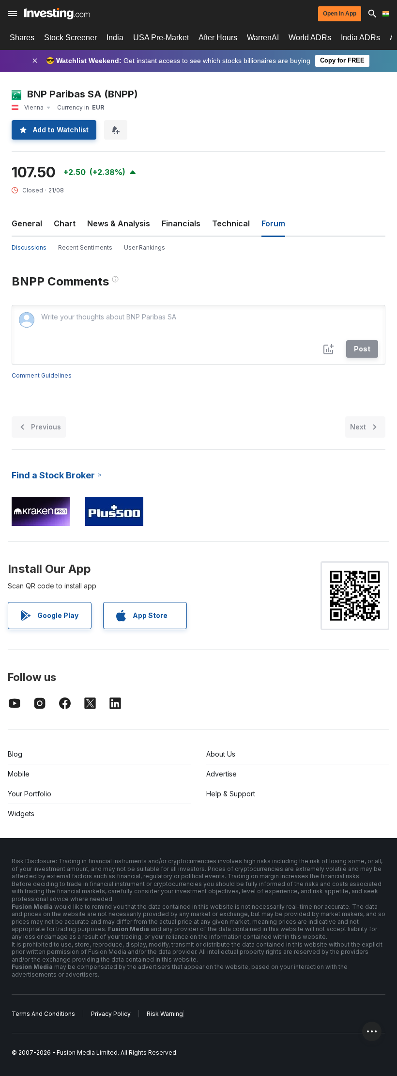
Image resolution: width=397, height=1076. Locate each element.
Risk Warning (165, 1013)
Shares (22, 37)
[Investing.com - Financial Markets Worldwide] (57, 13)
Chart (65, 223)
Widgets (21, 813)
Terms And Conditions (43, 1013)
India (115, 37)
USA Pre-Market (161, 37)
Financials (181, 223)
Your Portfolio (29, 794)
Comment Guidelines (42, 375)
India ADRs (360, 37)
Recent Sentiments (85, 247)
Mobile (19, 774)
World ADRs (310, 37)
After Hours (217, 37)
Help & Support (230, 794)
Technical (231, 223)
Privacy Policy (111, 1013)
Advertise (221, 774)
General (27, 223)
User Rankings (144, 247)
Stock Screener (70, 37)
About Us (220, 754)
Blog (15, 754)
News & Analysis (118, 223)
